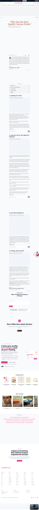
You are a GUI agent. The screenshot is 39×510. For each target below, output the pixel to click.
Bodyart (2, 473)
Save (25, 55)
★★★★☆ (37, 17)
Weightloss (32, 484)
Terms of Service (3, 493)
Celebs (17, 473)
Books (9, 473)
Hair (32, 476)
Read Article (8, 408)
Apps (9, 472)
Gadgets (10, 476)
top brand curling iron (25, 419)
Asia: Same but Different (29, 422)
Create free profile (4, 362)
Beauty (32, 472)
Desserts (32, 473)
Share (28, 55)
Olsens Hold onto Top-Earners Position (26, 420)
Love (1, 479)
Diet (1, 475)
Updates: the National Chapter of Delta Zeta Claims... (12, 419)
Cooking (19, 289)
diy (1, 17)
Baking (25, 472)
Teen (1, 484)
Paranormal (10, 481)
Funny (2, 476)
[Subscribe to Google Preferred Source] (14, 310)
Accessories (2, 472)
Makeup (10, 479)
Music (32, 479)
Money (17, 479)
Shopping (16, 289)
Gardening (17, 476)
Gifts (24, 476)
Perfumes (25, 481)
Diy (9, 475)
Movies (25, 479)
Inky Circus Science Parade (19, 422)
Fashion (17, 475)
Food (32, 475)
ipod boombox (32, 419)
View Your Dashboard (13, 362)
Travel (9, 484)
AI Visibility (15, 490)
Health (2, 478)
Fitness (25, 475)
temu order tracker (9, 420)
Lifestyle (32, 478)
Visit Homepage (19, 460)
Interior (17, 478)
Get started (35, 358)
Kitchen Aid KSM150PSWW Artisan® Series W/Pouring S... (19, 417)
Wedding (25, 484)
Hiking (10, 289)
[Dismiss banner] (29, 308)
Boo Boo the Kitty (16, 420)
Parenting (17, 481)
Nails (2, 481)
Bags (17, 472)
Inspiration (10, 478)
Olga (10, 55)
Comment (11, 306)
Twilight (17, 484)
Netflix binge (13, 289)
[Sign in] (38, 3)
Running (32, 481)
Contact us (2, 490)
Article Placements (28, 490)
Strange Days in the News (10, 422)
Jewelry (25, 478)
